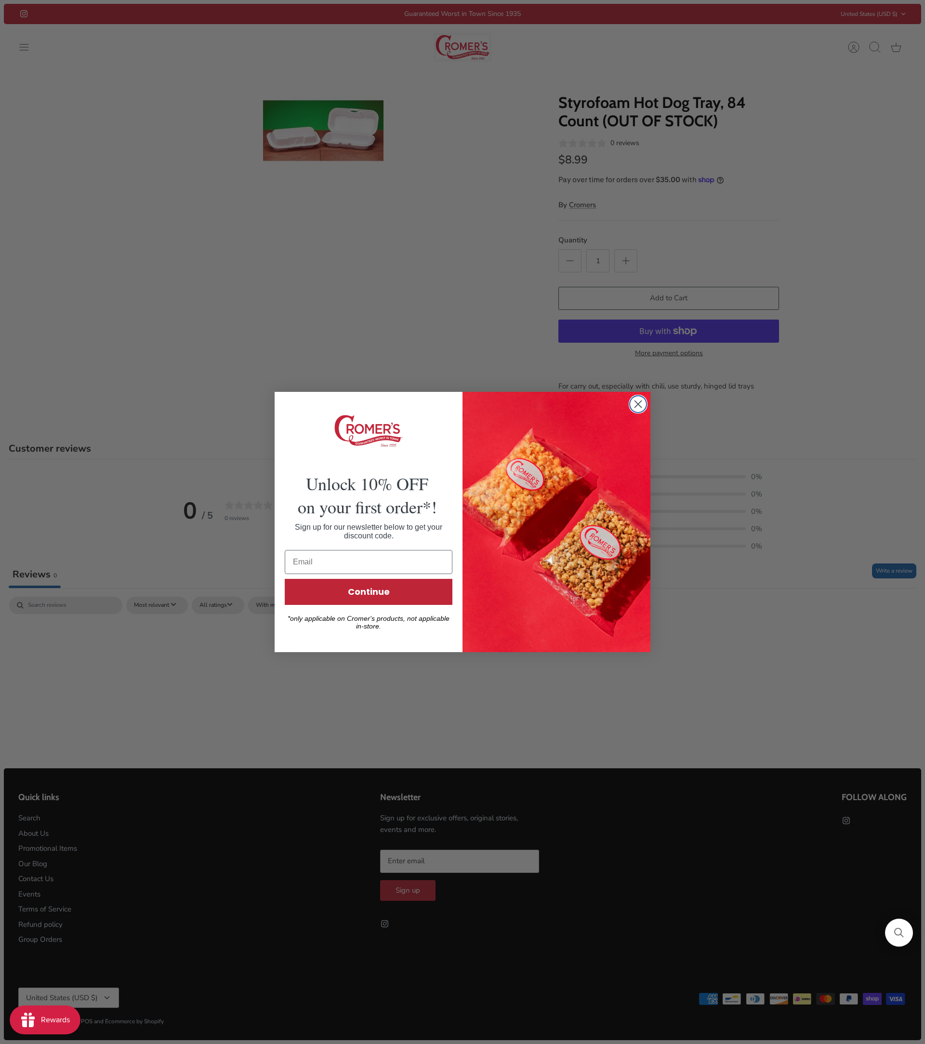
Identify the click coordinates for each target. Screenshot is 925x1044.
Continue (369, 592)
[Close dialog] (638, 404)
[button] (899, 933)
